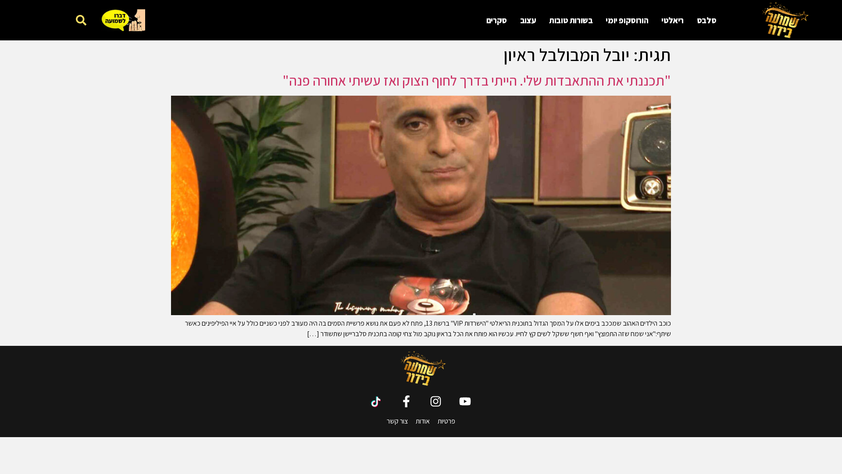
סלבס (706, 20)
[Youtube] (465, 401)
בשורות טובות (570, 20)
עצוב (528, 20)
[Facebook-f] (406, 401)
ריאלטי (672, 20)
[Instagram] (436, 401)
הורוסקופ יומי (627, 20)
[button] (81, 20)
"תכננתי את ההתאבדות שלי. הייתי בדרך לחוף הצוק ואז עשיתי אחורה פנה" (476, 80)
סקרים (496, 20)
